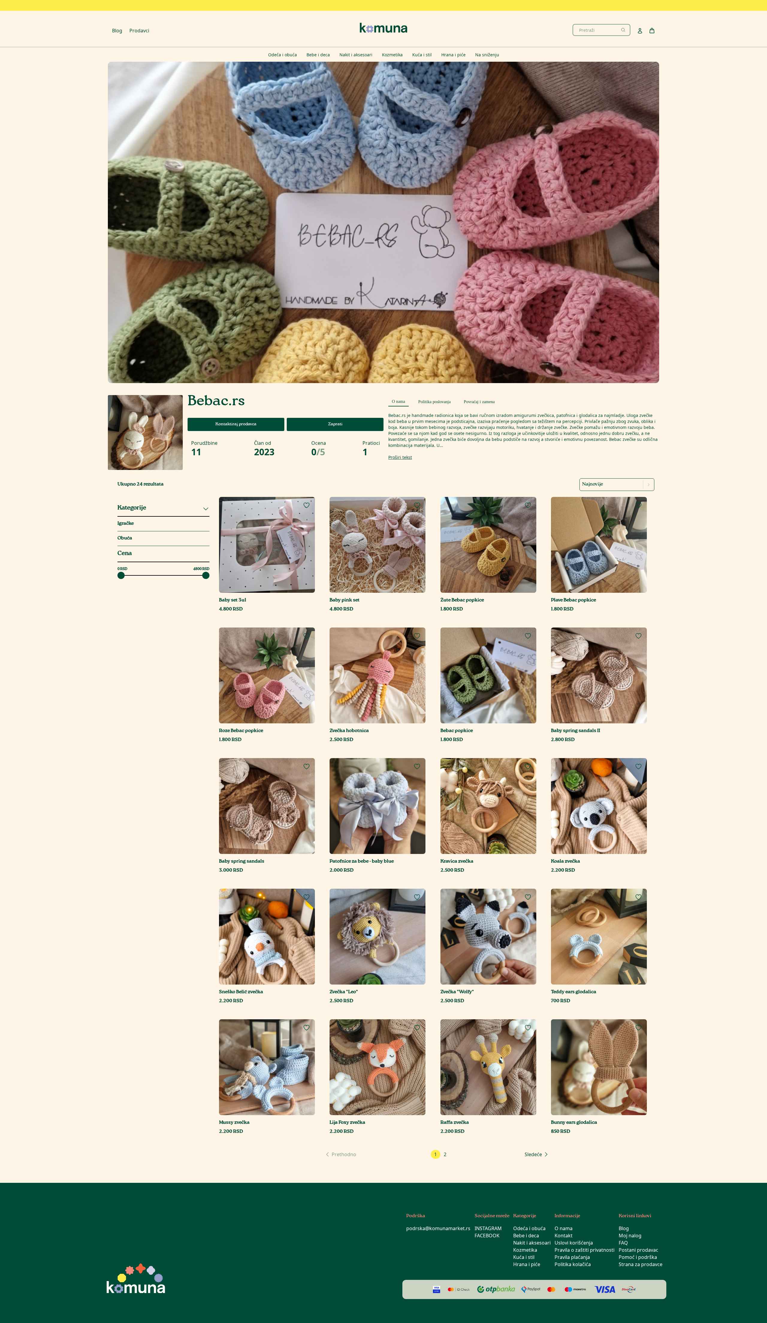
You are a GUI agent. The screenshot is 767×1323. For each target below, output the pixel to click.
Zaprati (335, 424)
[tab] (398, 400)
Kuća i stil (524, 1257)
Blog (117, 30)
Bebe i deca (526, 1235)
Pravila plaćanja (572, 1257)
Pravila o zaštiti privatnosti (584, 1250)
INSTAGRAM (488, 1228)
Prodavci (139, 30)
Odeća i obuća (529, 1228)
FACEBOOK (487, 1235)
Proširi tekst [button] (400, 457)
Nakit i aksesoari (532, 1242)
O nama (564, 1228)
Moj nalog (630, 1235)
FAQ (623, 1242)
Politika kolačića (573, 1264)
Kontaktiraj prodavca (235, 424)
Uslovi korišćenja (574, 1242)
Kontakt (564, 1235)
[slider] (121, 575)
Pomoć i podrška (638, 1257)
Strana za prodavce (640, 1264)
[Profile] (640, 30)
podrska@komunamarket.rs (438, 1228)
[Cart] (652, 30)
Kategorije (131, 508)
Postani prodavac (638, 1250)
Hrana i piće (526, 1264)
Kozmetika (525, 1250)
